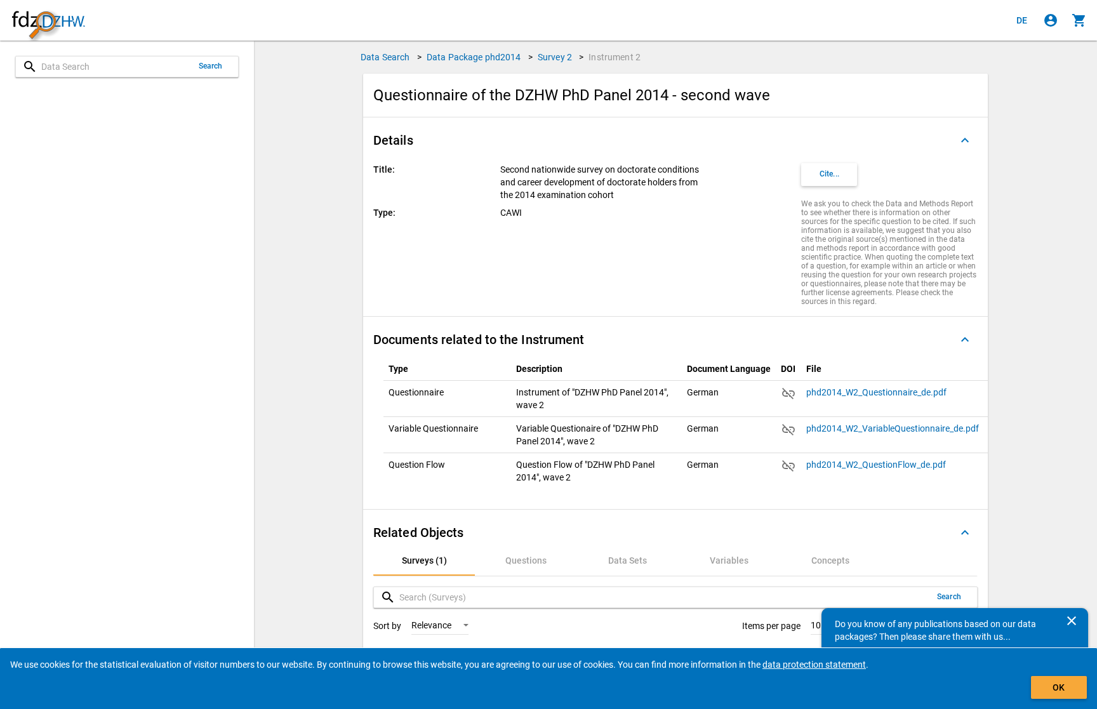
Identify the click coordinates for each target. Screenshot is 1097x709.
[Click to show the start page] (48, 20)
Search (211, 66)
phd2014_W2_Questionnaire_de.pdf (877, 392)
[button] (675, 140)
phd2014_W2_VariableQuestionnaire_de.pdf (893, 428)
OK (1059, 687)
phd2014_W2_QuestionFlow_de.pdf (877, 465)
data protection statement (814, 664)
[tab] (424, 560)
